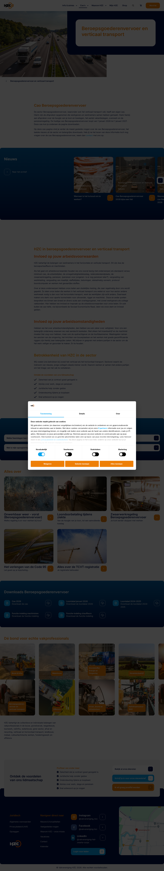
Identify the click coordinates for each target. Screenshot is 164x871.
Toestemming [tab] (46, 414)
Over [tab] (118, 414)
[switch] (68, 454)
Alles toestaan (116, 464)
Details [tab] (82, 414)
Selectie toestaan (82, 464)
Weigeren (48, 464)
